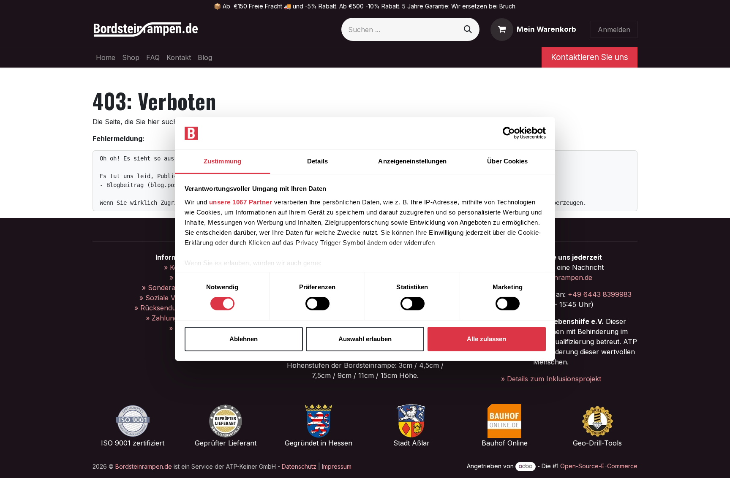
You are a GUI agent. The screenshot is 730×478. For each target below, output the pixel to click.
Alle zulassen (486, 338)
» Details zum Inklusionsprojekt (551, 379)
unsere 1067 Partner (240, 202)
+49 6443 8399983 (600, 294)
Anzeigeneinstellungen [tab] (412, 161)
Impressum (336, 466)
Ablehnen (243, 338)
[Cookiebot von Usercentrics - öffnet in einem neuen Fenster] (509, 133)
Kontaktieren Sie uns (589, 57)
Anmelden (614, 29)
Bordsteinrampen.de (143, 466)
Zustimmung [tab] (222, 161)
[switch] (317, 303)
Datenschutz (299, 466)
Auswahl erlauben (365, 338)
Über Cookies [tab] (507, 161)
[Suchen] (467, 29)
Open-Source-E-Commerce (598, 466)
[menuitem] (106, 57)
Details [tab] (317, 161)
